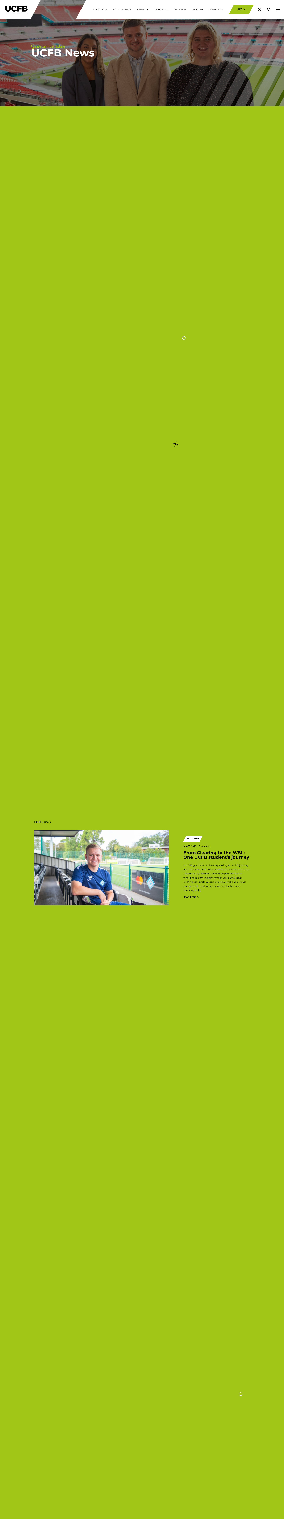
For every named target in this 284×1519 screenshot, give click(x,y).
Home (37, 822)
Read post (189, 897)
